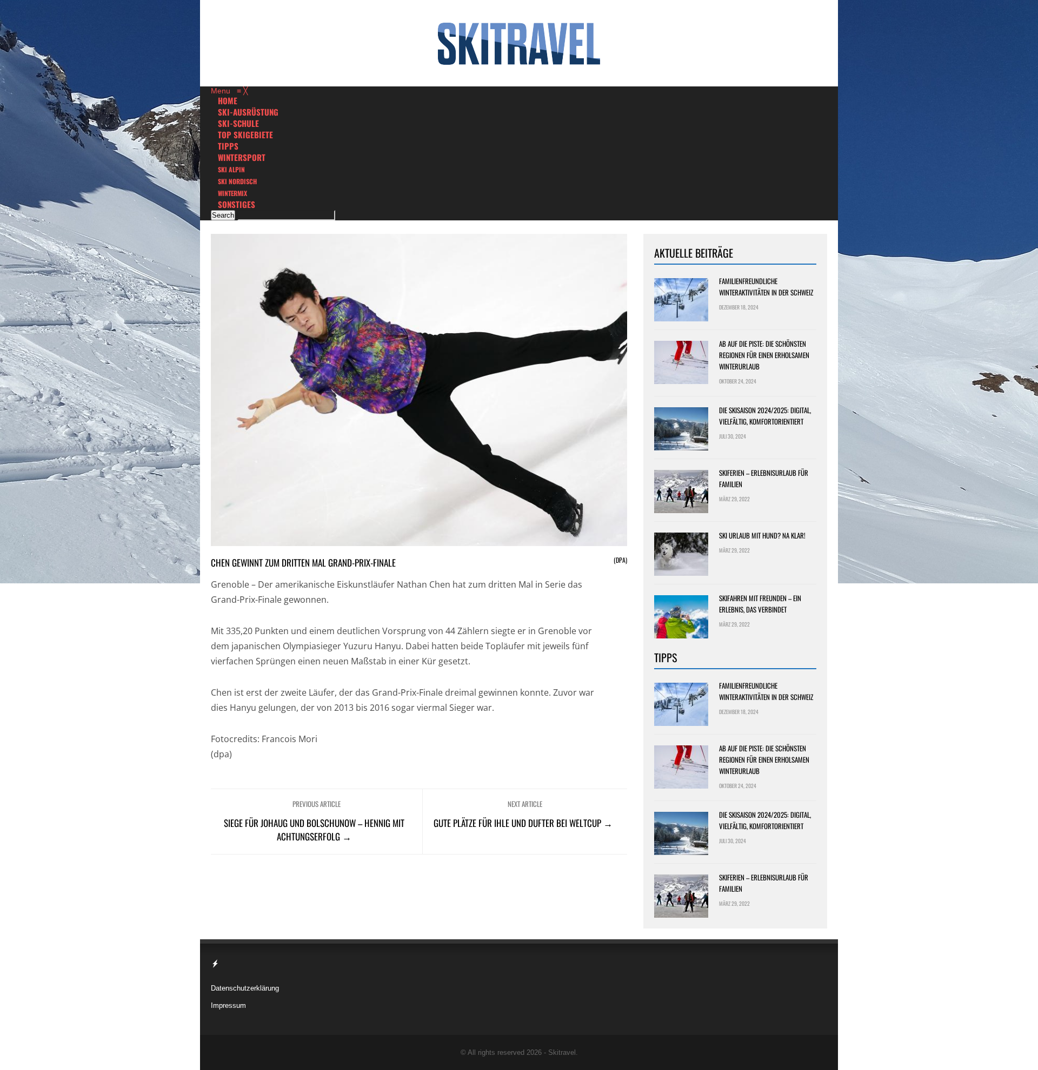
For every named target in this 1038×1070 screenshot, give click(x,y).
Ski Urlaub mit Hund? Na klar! (762, 535)
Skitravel (562, 1052)
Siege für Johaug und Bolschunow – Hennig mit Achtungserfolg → (314, 829)
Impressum (228, 1005)
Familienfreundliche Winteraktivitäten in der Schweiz (766, 286)
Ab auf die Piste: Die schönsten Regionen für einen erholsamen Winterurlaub (764, 355)
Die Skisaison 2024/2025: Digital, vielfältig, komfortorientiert (765, 416)
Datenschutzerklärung (245, 988)
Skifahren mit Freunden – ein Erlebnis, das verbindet (760, 604)
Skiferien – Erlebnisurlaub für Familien (763, 478)
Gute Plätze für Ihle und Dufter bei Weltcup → (523, 823)
